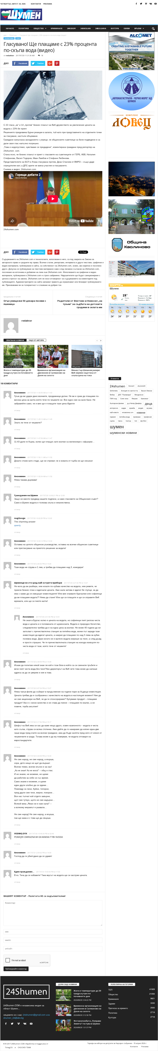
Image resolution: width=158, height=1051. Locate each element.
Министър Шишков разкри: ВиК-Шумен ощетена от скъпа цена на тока (85, 373)
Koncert (131, 381)
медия (140, 403)
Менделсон (139, 390)
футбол (143, 416)
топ (135, 416)
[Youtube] (155, 4)
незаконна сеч (127, 408)
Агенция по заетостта (129, 386)
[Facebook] (136, 4)
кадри (123, 403)
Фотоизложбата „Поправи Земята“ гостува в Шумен (87, 1022)
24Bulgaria (100, 28)
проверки (136, 412)
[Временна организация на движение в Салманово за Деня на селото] (52, 356)
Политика (24, 28)
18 (42, 55)
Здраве (111, 1003)
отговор (17, 410)
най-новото (114, 408)
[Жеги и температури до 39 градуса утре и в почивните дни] (19, 356)
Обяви (127, 28)
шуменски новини (123, 428)
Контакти (36, 4)
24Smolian (85, 28)
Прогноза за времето (13, 367)
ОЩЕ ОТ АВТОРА (36, 340)
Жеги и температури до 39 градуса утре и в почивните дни (18, 373)
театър (128, 416)
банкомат (144, 394)
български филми (117, 399)
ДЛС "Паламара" (124, 390)
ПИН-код (113, 394)
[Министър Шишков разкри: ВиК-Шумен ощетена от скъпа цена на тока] (86, 356)
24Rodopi (71, 28)
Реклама (47, 4)
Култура (115, 28)
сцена (112, 416)
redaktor (10, 55)
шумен (117, 422)
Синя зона (124, 394)
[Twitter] (141, 4)
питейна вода (124, 412)
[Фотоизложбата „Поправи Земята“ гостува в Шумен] (63, 1025)
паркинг (113, 412)
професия (148, 412)
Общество (38, 28)
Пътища (41, 367)
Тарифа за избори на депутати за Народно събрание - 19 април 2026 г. (117, 1043)
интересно (114, 403)
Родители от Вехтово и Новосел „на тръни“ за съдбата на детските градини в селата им (79, 304)
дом (5, 35)
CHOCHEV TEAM (24, 1047)
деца (148, 398)
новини (141, 408)
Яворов (134, 394)
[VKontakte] (151, 4)
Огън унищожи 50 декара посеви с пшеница (25, 302)
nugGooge (19, 518)
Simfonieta (114, 386)
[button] (153, 28)
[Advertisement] (102, 14)
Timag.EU (9, 1047)
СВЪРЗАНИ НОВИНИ (15, 340)
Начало (10, 28)
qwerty (17, 525)
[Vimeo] (146, 4)
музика (149, 403)
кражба (132, 403)
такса (120, 416)
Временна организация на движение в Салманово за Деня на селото (51, 373)
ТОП (18, 38)
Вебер (112, 390)
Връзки (137, 28)
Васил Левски (146, 386)
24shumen (117, 381)
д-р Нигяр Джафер (134, 399)
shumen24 (141, 381)
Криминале (56, 28)
